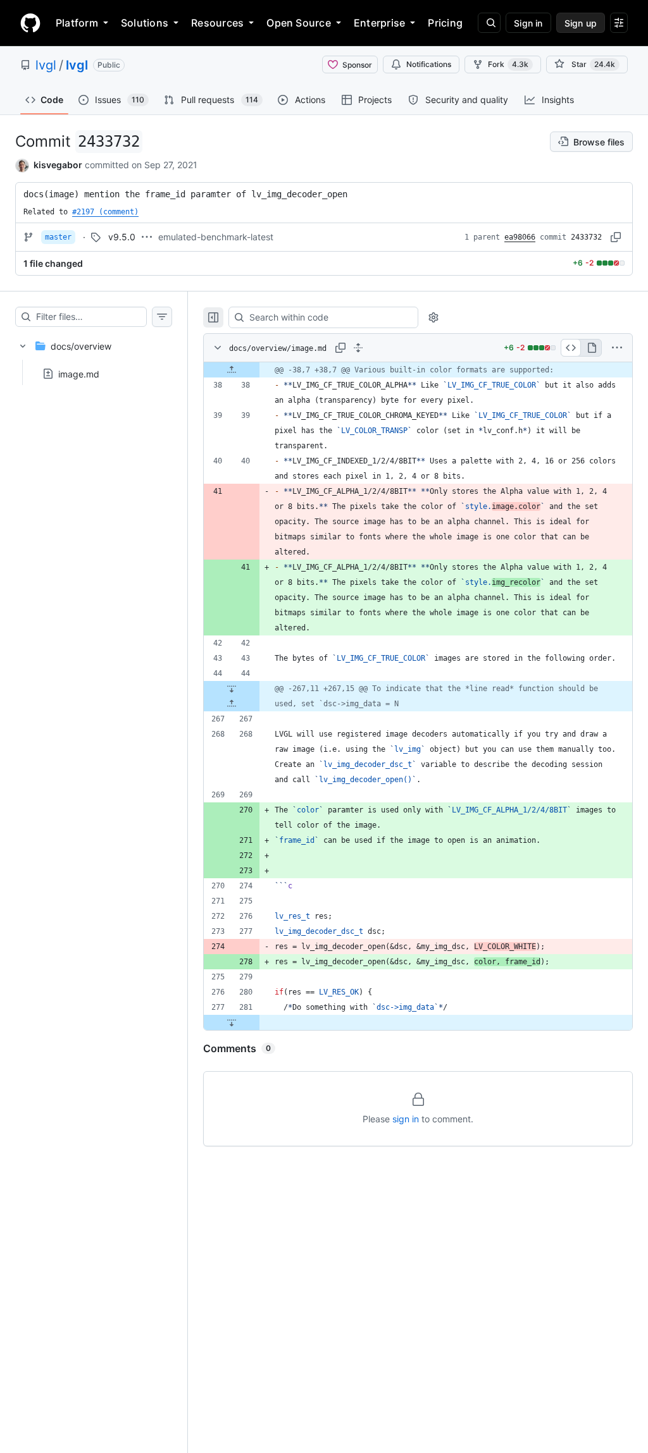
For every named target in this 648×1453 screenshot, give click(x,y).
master (58, 237)
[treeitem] (93, 356)
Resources (217, 22)
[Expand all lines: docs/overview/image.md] (358, 348)
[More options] (617, 348)
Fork (508, 64)
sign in (405, 1118)
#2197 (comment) (105, 211)
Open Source (298, 22)
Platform (77, 22)
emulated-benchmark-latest (215, 236)
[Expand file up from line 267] (231, 703)
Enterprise (379, 22)
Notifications (428, 64)
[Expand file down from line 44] (231, 688)
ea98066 (519, 237)
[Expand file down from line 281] (231, 1022)
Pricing (445, 22)
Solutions (144, 22)
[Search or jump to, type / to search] (489, 23)
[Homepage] (30, 23)
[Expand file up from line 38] (231, 369)
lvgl (45, 65)
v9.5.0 (121, 236)
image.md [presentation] (78, 373)
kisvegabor (58, 164)
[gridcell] (418, 369)
